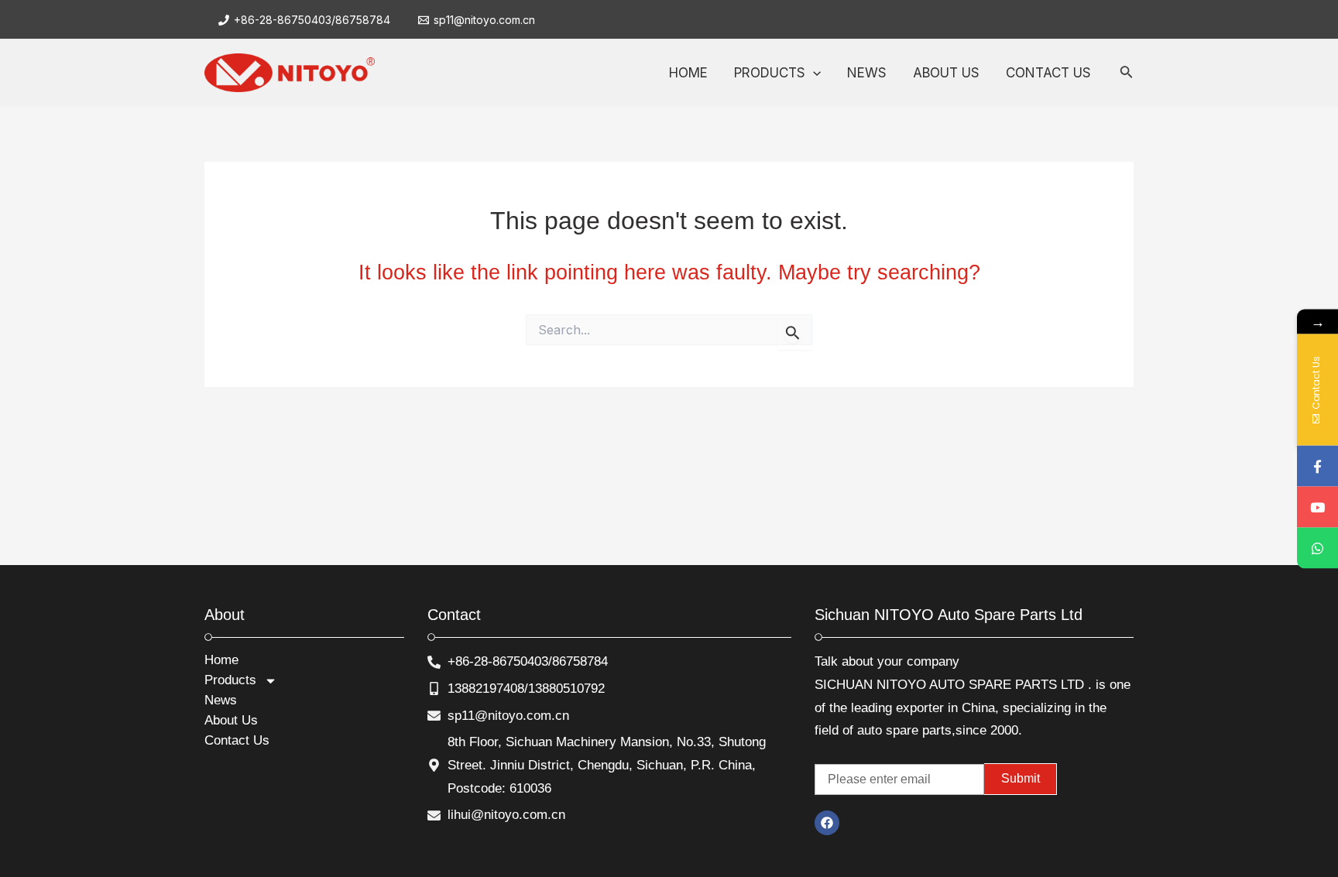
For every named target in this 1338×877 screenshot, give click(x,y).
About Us (231, 720)
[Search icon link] (1127, 75)
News (220, 700)
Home (221, 660)
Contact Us (236, 740)
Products (230, 680)
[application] (813, 72)
